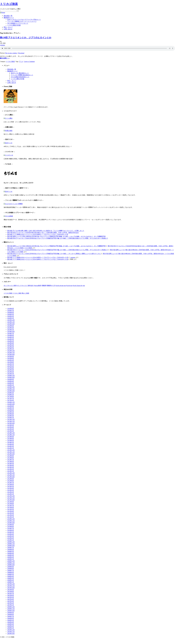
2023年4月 (10, 343)
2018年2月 (10, 394)
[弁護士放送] (8, 130)
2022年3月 (10, 360)
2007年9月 (10, 589)
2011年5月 (10, 509)
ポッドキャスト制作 (10, 285)
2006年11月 (11, 609)
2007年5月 (10, 597)
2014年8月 (10, 438)
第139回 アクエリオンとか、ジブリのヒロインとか (25, 37)
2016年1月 (10, 417)
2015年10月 (11, 423)
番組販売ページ (9, 17)
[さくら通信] (8, 118)
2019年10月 (11, 391)
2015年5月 (10, 425)
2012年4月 (10, 488)
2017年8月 (10, 396)
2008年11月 (11, 563)
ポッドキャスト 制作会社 (25, 285)
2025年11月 (11, 322)
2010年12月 (11, 519)
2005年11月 (11, 631)
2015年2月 (10, 431)
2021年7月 (10, 364)
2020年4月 (10, 381)
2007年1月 (10, 605)
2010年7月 (10, 528)
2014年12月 (11, 433)
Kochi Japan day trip (79, 285)
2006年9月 (10, 612)
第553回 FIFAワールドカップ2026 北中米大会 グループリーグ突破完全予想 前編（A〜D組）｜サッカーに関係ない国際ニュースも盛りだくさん (54, 253)
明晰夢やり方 (50, 285)
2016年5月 (10, 412)
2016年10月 (11, 404)
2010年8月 (10, 526)
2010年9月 (10, 524)
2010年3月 (10, 536)
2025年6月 (10, 326)
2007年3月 (10, 601)
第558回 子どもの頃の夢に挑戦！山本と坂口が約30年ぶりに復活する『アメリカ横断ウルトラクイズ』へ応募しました (45, 230)
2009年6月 (10, 549)
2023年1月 (10, 348)
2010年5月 (10, 532)
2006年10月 (11, 610)
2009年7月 (10, 547)
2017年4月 (10, 400)
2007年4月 (10, 599)
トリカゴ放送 (9, 3)
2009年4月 (10, 553)
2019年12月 (11, 387)
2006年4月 (10, 622)
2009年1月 (10, 559)
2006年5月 (10, 620)
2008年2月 (10, 580)
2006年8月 (10, 614)
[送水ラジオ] (8, 143)
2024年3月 (10, 339)
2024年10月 (11, 331)
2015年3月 (10, 429)
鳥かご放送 (25, 293)
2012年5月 (10, 486)
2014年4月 (10, 444)
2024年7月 (10, 333)
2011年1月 (10, 517)
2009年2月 (10, 557)
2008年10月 (11, 565)
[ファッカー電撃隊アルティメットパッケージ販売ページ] (13, 204)
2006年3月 (10, 624)
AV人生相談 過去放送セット (20, 77)
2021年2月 (10, 371)
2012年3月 (10, 490)
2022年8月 (10, 358)
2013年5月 (10, 463)
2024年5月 (10, 337)
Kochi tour (69, 285)
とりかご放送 (17, 293)
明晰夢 (44, 285)
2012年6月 (10, 484)
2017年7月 (10, 398)
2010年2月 (10, 538)
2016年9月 (10, 406)
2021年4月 (10, 368)
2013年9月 (10, 456)
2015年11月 (11, 421)
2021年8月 (10, 362)
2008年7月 (10, 570)
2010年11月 (11, 521)
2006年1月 (10, 628)
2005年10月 (11, 633)
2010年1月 (10, 540)
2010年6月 (10, 530)
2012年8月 (10, 480)
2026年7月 (10, 310)
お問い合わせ (8, 29)
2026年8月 (10, 308)
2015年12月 (11, 419)
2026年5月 (10, 314)
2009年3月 (10, 555)
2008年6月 (10, 572)
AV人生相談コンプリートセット (17, 23)
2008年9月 (10, 566)
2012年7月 (10, 482)
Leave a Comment (29, 61)
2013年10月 (11, 454)
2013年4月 (10, 465)
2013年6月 (10, 461)
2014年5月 (10, 442)
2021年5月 (10, 366)
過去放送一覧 (8, 15)
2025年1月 (10, 329)
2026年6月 (10, 312)
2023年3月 (10, 345)
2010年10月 (11, 522)
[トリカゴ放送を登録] (10, 102)
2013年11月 (11, 452)
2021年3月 (10, 370)
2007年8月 (10, 591)
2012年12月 (11, 473)
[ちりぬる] (10, 180)
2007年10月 (11, 587)
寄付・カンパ (8, 27)
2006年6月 (10, 618)
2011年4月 (10, 511)
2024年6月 (10, 335)
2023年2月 (10, 347)
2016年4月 (10, 413)
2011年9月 (10, 501)
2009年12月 (11, 542)
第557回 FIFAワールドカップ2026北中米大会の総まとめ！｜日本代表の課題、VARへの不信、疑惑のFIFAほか (43, 232)
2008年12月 (11, 561)
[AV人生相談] (8, 216)
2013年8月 (10, 457)
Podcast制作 (37, 285)
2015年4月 (10, 427)
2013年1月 (10, 471)
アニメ (21, 61)
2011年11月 (11, 498)
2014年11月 (11, 435)
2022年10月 (11, 354)
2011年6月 (10, 507)
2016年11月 (11, 402)
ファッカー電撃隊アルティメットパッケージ (21, 21)
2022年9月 (10, 356)
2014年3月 (10, 446)
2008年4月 (10, 576)
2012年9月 (10, 479)
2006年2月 (10, 626)
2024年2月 (10, 341)
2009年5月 (10, 551)
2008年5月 (10, 574)
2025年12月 (11, 320)
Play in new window (11, 53)
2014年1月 (10, 448)
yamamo (2, 45)
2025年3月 (10, 327)
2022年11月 (11, 352)
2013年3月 (10, 467)
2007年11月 (11, 586)
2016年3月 (10, 415)
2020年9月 (10, 379)
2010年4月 (10, 534)
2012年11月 (11, 475)
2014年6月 (10, 440)
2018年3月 (10, 392)
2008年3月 (10, 578)
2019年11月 (11, 389)
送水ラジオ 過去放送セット (20, 73)
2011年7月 (10, 505)
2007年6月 (10, 595)
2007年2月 (10, 603)
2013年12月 (11, 450)
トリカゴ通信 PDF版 (14, 25)
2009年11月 (11, 544)
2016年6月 (10, 410)
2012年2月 (10, 492)
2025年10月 (11, 324)
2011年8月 (10, 503)
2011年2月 (10, 515)
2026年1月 (10, 318)
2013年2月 (10, 469)
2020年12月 (11, 375)
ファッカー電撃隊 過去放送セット (22, 75)
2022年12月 (11, 350)
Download (21, 53)
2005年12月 (11, 630)
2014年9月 (10, 436)
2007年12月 (11, 584)
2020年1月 (10, 385)
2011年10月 (11, 500)
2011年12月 (11, 496)
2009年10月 (11, 545)
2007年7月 (10, 593)
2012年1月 (10, 494)
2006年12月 (11, 607)
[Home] (2, 12)
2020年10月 (11, 377)
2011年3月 (10, 513)
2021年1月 (10, 373)
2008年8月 (10, 568)
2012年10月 (11, 477)
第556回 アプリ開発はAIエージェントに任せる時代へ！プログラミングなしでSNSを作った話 (37, 234)
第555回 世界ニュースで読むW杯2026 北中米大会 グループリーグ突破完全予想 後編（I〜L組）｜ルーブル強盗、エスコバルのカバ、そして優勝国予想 (56, 236)
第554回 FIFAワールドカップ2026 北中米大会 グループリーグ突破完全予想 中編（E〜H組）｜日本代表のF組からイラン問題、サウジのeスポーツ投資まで (57, 238)
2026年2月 (10, 316)
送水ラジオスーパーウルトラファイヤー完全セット (24, 19)
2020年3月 (10, 383)
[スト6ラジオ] (8, 155)
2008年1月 (10, 582)
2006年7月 (10, 616)
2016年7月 (10, 408)
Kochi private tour (61, 285)
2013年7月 (10, 459)
